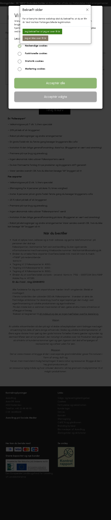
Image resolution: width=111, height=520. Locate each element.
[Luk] (87, 9)
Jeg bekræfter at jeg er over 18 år (42, 31)
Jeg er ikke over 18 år (35, 38)
